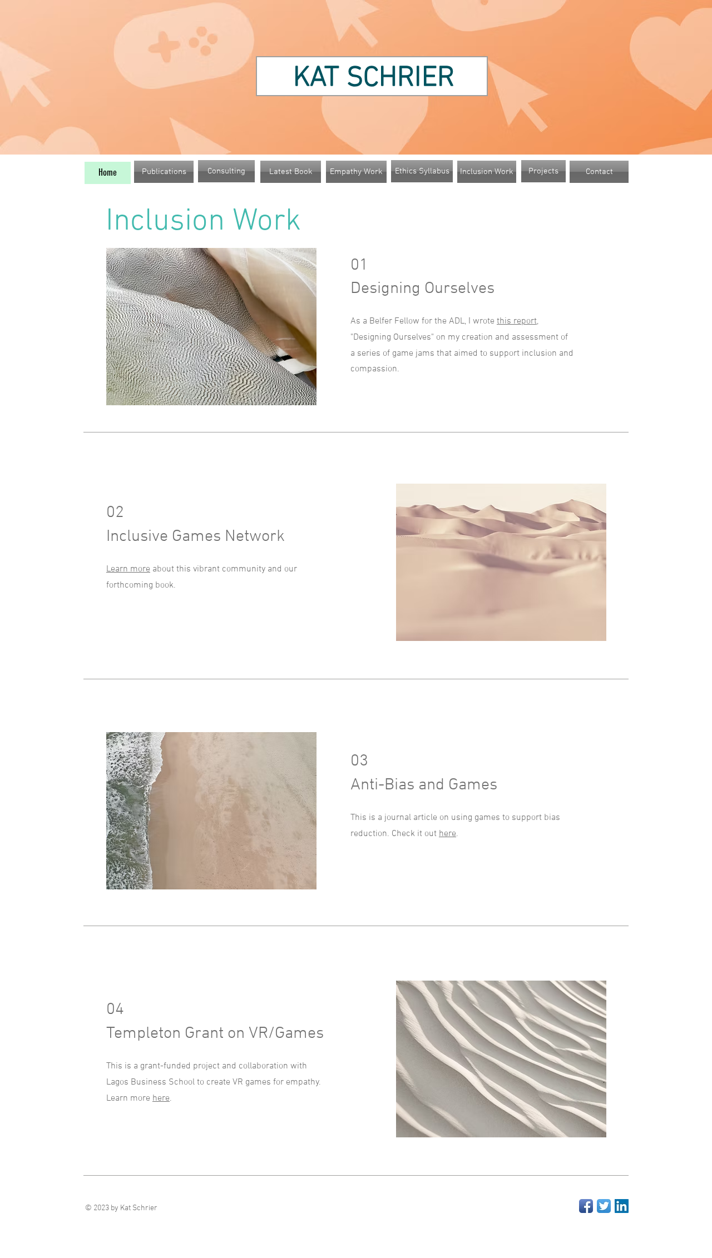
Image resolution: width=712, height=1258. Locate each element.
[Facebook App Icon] (586, 1206)
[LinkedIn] (622, 1206)
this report (517, 321)
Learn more (128, 569)
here (447, 833)
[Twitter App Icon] (604, 1206)
